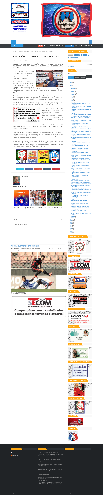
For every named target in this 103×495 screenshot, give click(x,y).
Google (39, 169)
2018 (71, 223)
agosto (72, 94)
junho (72, 97)
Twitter (20, 169)
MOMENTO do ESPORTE (24, 493)
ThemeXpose (73, 493)
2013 (71, 231)
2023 (71, 85)
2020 (71, 220)
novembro (73, 90)
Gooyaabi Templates (87, 493)
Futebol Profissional (33, 42)
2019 (71, 222)
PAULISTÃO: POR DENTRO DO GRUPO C (79, 188)
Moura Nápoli (15, 455)
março (72, 102)
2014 (71, 229)
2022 (71, 87)
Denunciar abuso (73, 58)
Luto (40, 468)
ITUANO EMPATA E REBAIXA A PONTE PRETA (79, 148)
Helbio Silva (14, 452)
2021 (71, 219)
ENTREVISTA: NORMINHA (44, 474)
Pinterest (57, 169)
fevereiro (73, 216)
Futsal (62, 42)
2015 (71, 228)
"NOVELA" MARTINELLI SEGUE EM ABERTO (74, 46)
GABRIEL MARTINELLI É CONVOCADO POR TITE (80, 182)
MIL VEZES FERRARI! (43, 481)
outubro (73, 91)
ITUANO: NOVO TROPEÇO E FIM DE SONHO (43, 46)
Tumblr (48, 169)
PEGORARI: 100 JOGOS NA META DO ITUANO (80, 180)
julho (72, 96)
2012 (71, 232)
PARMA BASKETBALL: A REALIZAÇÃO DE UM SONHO (81, 114)
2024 (71, 84)
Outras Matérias (70, 42)
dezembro (73, 88)
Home (13, 42)
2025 (71, 82)
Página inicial (71, 66)
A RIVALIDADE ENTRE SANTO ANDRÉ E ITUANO (80, 206)
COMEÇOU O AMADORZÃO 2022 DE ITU (79, 171)
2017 (71, 225)
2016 (71, 226)
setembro (73, 93)
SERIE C (30, 45)
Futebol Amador (44, 42)
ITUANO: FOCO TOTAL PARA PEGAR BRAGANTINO (81, 183)
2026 (71, 81)
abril (72, 100)
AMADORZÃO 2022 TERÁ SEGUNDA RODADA (80, 158)
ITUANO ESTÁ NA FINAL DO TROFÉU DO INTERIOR (81, 116)
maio (72, 99)
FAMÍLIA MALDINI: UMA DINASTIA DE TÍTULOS (48, 453)
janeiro (72, 217)
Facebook (30, 169)
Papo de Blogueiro (21, 42)
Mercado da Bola (59, 45)
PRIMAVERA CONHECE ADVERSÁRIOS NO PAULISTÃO (21, 208)
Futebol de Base (54, 42)
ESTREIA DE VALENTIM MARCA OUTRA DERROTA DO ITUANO (54, 208)
